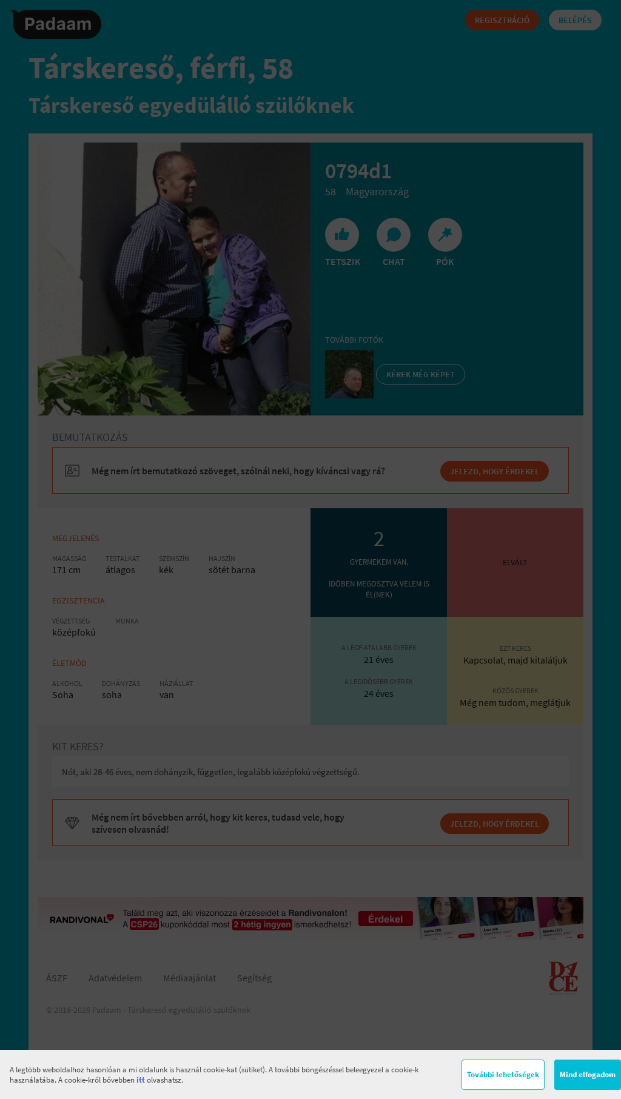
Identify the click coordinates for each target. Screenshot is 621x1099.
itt (140, 1080)
